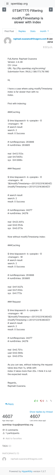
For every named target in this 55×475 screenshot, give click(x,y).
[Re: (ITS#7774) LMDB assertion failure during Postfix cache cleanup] (51, 9)
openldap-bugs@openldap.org (17, 424)
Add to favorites (14, 438)
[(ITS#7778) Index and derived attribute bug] (4, 9)
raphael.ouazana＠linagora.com (30, 38)
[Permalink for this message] (51, 401)
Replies (22, 31)
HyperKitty (27, 471)
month (43, 31)
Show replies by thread (41, 411)
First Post (9, 31)
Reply (10, 404)
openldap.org (19, 3)
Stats (32, 31)
